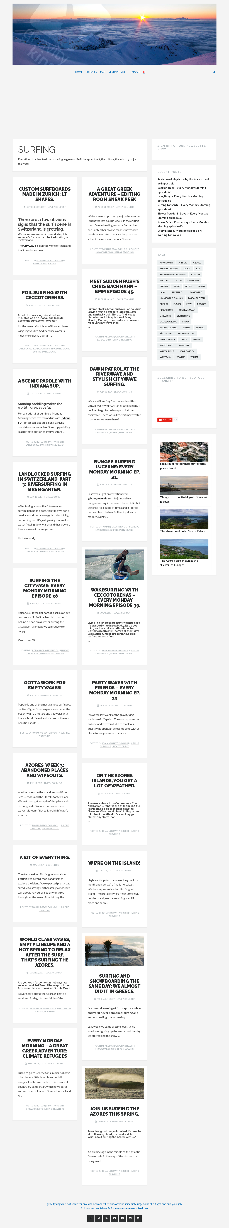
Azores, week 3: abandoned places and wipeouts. (45, 770)
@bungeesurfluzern (100, 498)
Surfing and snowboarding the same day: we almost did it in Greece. (114, 983)
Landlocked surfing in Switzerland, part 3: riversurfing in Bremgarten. (45, 481)
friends (164, 286)
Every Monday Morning (173, 274)
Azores (197, 263)
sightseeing (183, 316)
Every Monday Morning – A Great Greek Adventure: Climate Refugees (45, 1048)
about (136, 71)
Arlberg (183, 263)
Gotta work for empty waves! (45, 685)
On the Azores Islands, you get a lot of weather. (114, 780)
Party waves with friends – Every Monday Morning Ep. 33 (114, 690)
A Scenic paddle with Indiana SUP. (44, 383)
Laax (162, 292)
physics (164, 304)
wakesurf (184, 345)
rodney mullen (187, 310)
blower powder (169, 268)
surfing (52, 263)
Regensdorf (166, 310)
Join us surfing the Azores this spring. (114, 1111)
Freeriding (193, 280)
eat (198, 268)
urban (196, 339)
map (102, 71)
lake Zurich (177, 292)
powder (201, 304)
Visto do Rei (166, 345)
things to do (167, 339)
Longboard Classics (171, 298)
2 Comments (52, 865)
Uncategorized (120, 746)
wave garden (187, 351)
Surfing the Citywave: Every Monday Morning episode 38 (45, 588)
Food (179, 280)
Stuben (187, 327)
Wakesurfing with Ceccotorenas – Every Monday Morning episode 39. (114, 597)
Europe (135, 249)
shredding (166, 316)
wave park (165, 357)
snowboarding (104, 252)
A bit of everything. (45, 857)
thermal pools (186, 333)
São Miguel (166, 333)
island (201, 286)
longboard (195, 292)
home (79, 71)
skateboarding (168, 321)
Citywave (29, 245)
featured (165, 280)
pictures (91, 71)
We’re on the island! (114, 863)
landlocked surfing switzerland (51, 348)
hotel (188, 286)
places (177, 304)
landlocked (40, 263)
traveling (128, 252)
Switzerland (49, 352)
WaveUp (181, 357)
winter (194, 357)
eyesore (195, 274)
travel (184, 339)
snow (185, 321)
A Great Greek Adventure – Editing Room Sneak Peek (114, 194)
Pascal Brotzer (197, 298)
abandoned (166, 263)
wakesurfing (167, 351)
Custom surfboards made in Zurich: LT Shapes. (44, 194)
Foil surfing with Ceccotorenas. (44, 295)
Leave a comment (57, 207)
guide (177, 286)
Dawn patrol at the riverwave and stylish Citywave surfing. (114, 376)
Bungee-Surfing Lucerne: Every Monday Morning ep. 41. (114, 469)
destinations (117, 71)
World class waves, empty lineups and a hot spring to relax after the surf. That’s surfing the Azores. (44, 952)
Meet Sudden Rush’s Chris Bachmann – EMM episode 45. (115, 286)
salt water (65, 1008)
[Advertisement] (114, 109)
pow (189, 304)
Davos (187, 268)
